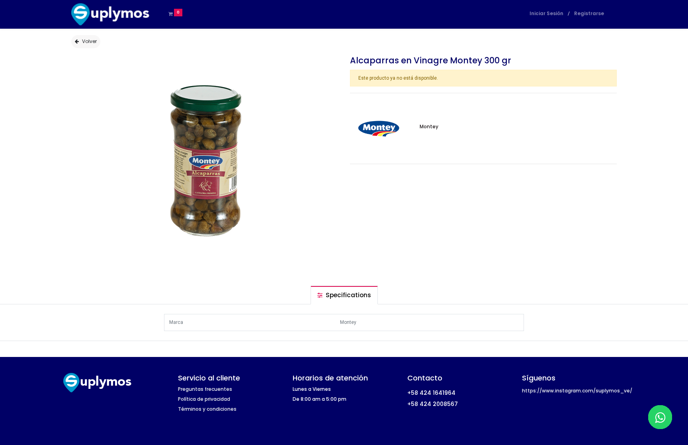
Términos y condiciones (207, 409)
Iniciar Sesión (546, 13)
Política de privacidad (204, 399)
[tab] (344, 295)
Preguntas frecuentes (205, 389)
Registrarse (589, 13)
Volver (89, 41)
